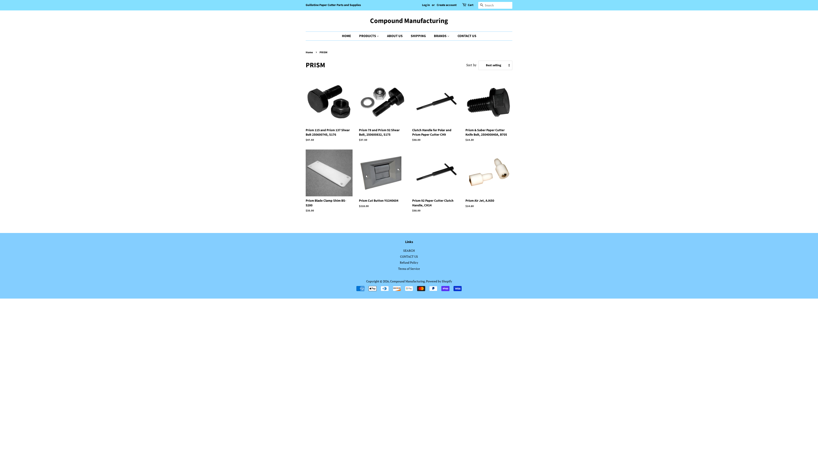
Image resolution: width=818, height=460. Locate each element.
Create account (447, 5)
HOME (346, 36)
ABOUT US (395, 36)
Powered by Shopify (439, 281)
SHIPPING (418, 36)
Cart (470, 5)
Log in (426, 5)
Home (309, 52)
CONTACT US (467, 36)
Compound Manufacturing (409, 21)
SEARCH (409, 251)
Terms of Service (409, 269)
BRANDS (440, 36)
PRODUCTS (368, 36)
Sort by (471, 65)
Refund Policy (409, 262)
